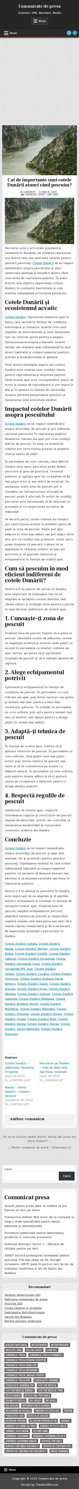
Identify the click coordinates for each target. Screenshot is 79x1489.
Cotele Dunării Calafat (31, 953)
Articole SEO (13, 1304)
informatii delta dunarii (36, 1406)
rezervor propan (15, 1421)
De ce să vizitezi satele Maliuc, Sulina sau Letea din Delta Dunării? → (39, 1139)
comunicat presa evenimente (46, 1355)
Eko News (51, 1401)
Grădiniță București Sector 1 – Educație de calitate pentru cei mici (34, 1246)
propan (68, 1411)
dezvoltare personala (37, 1395)
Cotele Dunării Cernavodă (36, 959)
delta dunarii (12, 1395)
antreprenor (39, 1345)
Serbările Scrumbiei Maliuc (21, 1441)
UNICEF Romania (59, 1451)
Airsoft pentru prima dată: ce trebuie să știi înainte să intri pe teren (35, 1208)
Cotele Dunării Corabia (32, 974)
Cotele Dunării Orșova (46, 1014)
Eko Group (35, 1401)
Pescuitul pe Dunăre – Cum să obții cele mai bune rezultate (54, 1067)
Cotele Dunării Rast (42, 1019)
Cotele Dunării (43, 263)
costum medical (47, 1385)
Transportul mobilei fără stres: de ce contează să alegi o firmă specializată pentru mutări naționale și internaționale (39, 1221)
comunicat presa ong (17, 1380)
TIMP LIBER (52, 194)
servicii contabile (51, 1441)
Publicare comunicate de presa (25, 1299)
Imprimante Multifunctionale (24, 1312)
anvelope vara (13, 1350)
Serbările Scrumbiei (17, 1436)
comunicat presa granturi (21, 1365)
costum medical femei (50, 1390)
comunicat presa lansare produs (24, 1375)
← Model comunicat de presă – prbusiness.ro (39, 1147)
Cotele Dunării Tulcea (43, 1024)
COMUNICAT (31, 194)
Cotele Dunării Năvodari (37, 1009)
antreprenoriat (60, 1345)
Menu (42, 21)
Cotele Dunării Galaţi (32, 984)
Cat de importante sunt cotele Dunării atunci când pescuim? (39, 182)
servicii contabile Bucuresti (22, 1446)
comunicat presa (15, 1355)
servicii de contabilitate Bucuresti (25, 1451)
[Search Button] (74, 33)
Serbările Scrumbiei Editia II (49, 1436)
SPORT (41, 194)
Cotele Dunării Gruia (32, 989)
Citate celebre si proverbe (23, 1308)
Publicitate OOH (14, 1416)
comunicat (29, 192)
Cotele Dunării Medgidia (36, 999)
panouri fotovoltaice (47, 1411)
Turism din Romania (18, 1317)
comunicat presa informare (21, 1370)
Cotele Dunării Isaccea (33, 994)
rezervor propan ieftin (43, 1421)
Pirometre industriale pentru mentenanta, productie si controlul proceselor (34, 1235)
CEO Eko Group (34, 1350)
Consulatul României (47, 1380)
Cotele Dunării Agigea (21, 944)
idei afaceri (11, 1406)
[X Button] (69, 33)
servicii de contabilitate (57, 1446)
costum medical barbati (19, 1390)
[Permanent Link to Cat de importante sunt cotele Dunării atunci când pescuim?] (39, 150)
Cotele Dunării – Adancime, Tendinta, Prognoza (19, 1067)
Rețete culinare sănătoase (22, 1321)
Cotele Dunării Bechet (31, 949)
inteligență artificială (18, 1411)
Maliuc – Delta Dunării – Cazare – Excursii (18, 1091)
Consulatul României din (19, 1385)
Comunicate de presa (39, 6)
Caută (8, 1169)
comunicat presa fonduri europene (25, 1360)
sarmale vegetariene (17, 1431)
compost (52, 1350)
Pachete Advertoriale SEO (22, 1295)
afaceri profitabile (16, 1345)
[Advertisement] (39, 79)
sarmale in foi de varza (53, 1426)
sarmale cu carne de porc (20, 1426)
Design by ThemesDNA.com (39, 1485)
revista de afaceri (38, 1416)
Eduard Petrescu (15, 1401)
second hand (40, 1431)
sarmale (65, 1421)
